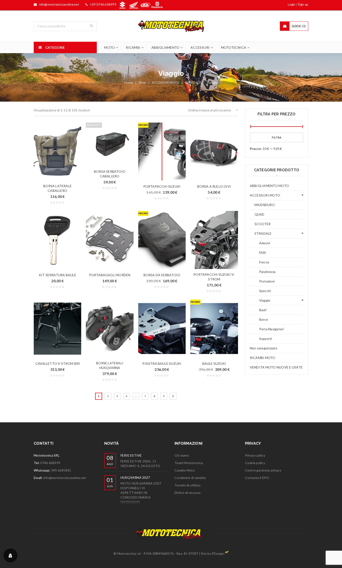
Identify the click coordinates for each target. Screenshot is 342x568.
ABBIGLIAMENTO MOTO (269, 186)
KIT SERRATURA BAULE (57, 275)
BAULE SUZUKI (214, 363)
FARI (262, 253)
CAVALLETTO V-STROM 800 (57, 363)
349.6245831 (61, 470)
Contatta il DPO (257, 478)
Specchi (265, 291)
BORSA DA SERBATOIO (162, 275)
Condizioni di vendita (190, 478)
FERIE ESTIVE (131, 455)
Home (128, 82)
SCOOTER (263, 224)
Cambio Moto (184, 470)
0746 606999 (50, 463)
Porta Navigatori (271, 329)
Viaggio (265, 300)
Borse (263, 319)
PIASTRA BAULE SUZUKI (161, 363)
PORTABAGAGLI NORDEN (110, 275)
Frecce (264, 262)
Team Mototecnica (188, 463)
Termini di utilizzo (187, 485)
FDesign (218, 553)
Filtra (277, 137)
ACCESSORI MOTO (166, 82)
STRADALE (193, 82)
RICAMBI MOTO (262, 358)
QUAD (260, 214)
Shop (142, 82)
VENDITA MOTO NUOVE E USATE (276, 367)
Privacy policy (255, 455)
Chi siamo (181, 455)
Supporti (265, 339)
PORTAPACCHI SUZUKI (162, 186)
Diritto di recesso (187, 493)
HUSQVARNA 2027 (135, 477)
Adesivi (264, 243)
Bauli (262, 310)
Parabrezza (267, 272)
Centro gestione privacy (263, 470)
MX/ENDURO (265, 205)
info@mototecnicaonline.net (64, 478)
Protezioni (267, 281)
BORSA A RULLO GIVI (214, 186)
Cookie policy (255, 463)
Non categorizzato (263, 348)
